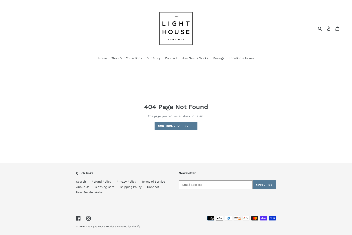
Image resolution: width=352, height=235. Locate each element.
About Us (82, 187)
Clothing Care (104, 187)
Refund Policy (101, 181)
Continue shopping (173, 125)
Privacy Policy (126, 181)
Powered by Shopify (128, 226)
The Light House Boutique (101, 226)
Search (81, 181)
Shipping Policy (131, 187)
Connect (153, 187)
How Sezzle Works (89, 192)
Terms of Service (153, 181)
